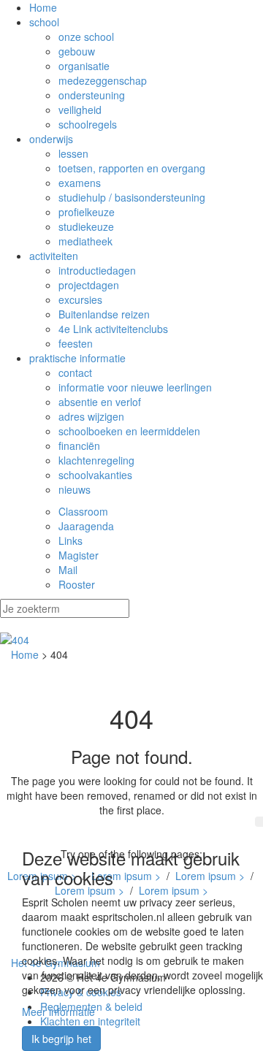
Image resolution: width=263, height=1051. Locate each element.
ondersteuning (91, 95)
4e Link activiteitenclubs (113, 328)
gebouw (76, 51)
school (44, 22)
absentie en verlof (99, 401)
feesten (75, 343)
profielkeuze (86, 212)
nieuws (74, 489)
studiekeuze (86, 226)
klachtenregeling (96, 460)
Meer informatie (58, 1011)
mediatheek (85, 241)
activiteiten (53, 255)
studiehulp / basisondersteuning (131, 197)
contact (75, 372)
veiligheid (80, 109)
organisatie (84, 65)
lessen (73, 153)
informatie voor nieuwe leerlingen (135, 387)
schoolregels (87, 124)
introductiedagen (97, 270)
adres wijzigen (91, 416)
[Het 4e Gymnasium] (131, 639)
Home (43, 7)
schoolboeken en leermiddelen (129, 431)
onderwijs (51, 138)
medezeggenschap (102, 80)
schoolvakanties (95, 474)
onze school (86, 36)
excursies (80, 299)
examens (79, 182)
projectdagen (88, 285)
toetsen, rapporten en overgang (131, 168)
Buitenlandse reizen (104, 314)
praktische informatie (77, 358)
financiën (79, 445)
